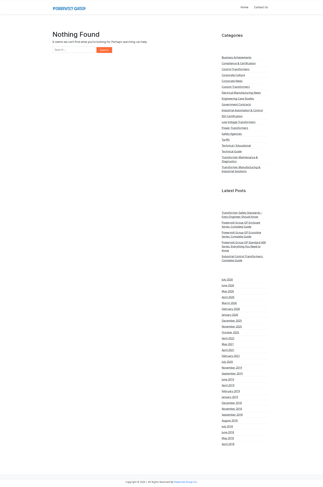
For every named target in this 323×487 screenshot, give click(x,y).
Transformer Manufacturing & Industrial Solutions (241, 169)
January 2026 (230, 315)
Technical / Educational (236, 145)
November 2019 (232, 367)
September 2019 (232, 373)
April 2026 (228, 297)
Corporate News (232, 81)
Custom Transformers (236, 87)
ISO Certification (232, 116)
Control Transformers (235, 69)
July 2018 (227, 426)
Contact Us (261, 7)
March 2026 (229, 303)
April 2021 (228, 350)
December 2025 (232, 320)
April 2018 (228, 444)
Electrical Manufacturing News (241, 93)
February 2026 (231, 309)
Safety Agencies (232, 134)
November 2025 (232, 326)
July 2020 (227, 362)
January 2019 (230, 397)
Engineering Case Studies (238, 98)
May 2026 (228, 291)
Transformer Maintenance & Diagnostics (240, 159)
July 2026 (227, 279)
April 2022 (228, 338)
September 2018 (232, 414)
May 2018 (228, 438)
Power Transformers (235, 128)
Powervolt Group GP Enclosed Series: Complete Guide (241, 224)
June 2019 (228, 379)
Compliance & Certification (239, 63)
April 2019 (228, 385)
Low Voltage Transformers (239, 122)
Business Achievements (237, 57)
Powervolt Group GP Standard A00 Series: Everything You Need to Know (244, 246)
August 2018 (230, 420)
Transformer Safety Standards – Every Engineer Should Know (242, 215)
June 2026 (228, 285)
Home (244, 7)
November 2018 (232, 409)
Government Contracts (236, 104)
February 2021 (231, 356)
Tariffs (226, 140)
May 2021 (228, 344)
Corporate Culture (233, 75)
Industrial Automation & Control (242, 110)
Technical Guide (232, 151)
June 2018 (228, 432)
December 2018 (232, 403)
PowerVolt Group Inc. (186, 481)
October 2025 (230, 332)
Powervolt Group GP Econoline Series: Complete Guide (241, 234)
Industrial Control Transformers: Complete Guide (242, 258)
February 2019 (231, 391)
